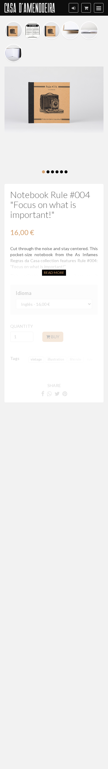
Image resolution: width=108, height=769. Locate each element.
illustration (56, 359)
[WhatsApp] (49, 393)
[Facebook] (42, 393)
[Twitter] (57, 393)
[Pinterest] (64, 393)
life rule (75, 359)
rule (90, 359)
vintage (36, 359)
